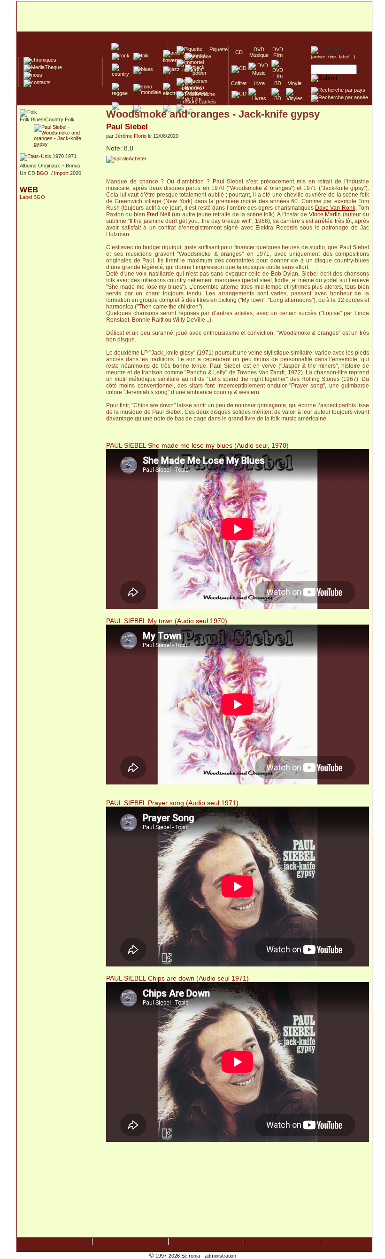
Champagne (194, 56)
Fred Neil (158, 214)
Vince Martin (325, 214)
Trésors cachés (196, 101)
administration (220, 1256)
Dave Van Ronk (335, 208)
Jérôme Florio (130, 136)
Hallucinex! (190, 88)
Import (61, 173)
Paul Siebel (127, 126)
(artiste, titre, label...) (333, 56)
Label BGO (32, 197)
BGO (42, 173)
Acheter (137, 158)
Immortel (189, 69)
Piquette (216, 49)
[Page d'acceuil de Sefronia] (194, 17)
